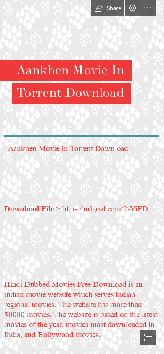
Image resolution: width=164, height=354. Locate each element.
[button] (107, 8)
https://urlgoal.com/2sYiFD (105, 209)
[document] (82, 177)
